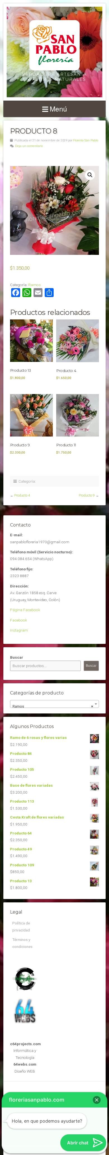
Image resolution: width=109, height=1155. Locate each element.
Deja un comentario (29, 146)
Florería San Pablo (85, 140)
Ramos (34, 285)
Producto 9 (87, 495)
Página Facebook (25, 610)
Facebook (18, 620)
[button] (90, 175)
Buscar (16, 657)
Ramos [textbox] (53, 706)
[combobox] (54, 704)
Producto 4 (22, 495)
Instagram (19, 630)
